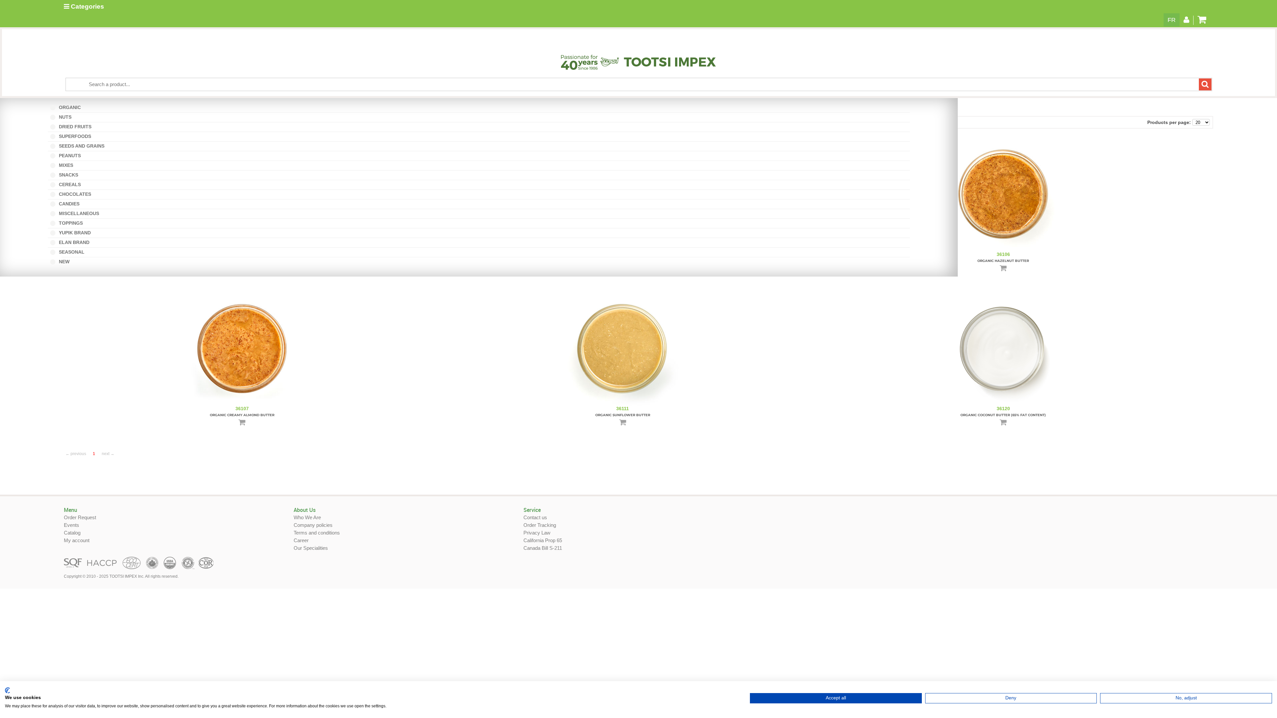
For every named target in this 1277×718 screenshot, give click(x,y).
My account (76, 540)
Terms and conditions (317, 533)
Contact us (535, 517)
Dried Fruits (74, 126)
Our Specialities (311, 548)
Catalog (72, 533)
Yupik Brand (74, 232)
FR (1172, 20)
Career (301, 540)
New (66, 261)
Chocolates (74, 194)
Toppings (70, 223)
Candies (71, 203)
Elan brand (73, 242)
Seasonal (73, 252)
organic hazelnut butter (1003, 261)
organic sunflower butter (622, 415)
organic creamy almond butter (242, 415)
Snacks (68, 175)
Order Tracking (539, 525)
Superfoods (74, 136)
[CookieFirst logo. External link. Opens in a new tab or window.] (7, 690)
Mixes (67, 165)
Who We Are (307, 517)
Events (71, 525)
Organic (71, 107)
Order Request (80, 517)
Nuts (67, 117)
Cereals (69, 184)
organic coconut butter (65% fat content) (1003, 415)
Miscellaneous (80, 213)
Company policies (313, 525)
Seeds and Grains (81, 146)
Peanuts (71, 155)
